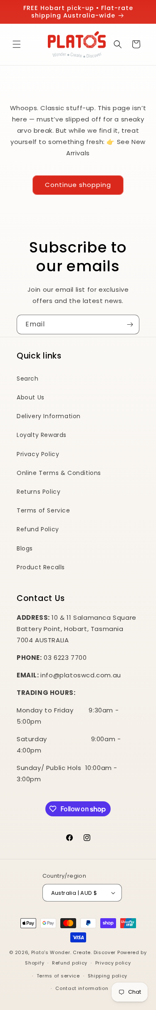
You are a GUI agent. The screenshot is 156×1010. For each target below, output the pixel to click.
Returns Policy (38, 491)
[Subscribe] (130, 324)
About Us (31, 397)
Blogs (25, 548)
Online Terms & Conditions (59, 473)
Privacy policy (113, 963)
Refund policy (69, 963)
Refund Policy (38, 529)
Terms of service (58, 975)
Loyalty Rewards (42, 435)
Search (28, 378)
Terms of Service (43, 510)
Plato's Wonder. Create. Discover (73, 952)
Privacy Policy (38, 454)
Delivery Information (49, 416)
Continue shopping (78, 184)
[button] (16, 44)
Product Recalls (41, 567)
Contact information (81, 988)
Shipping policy (108, 975)
